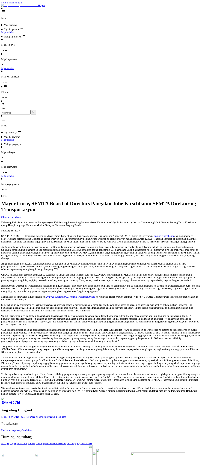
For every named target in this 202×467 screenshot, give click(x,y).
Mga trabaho (7, 32)
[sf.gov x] (14, 403)
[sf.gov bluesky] (18, 403)
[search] (33, 112)
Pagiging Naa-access (81, 443)
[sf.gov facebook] (3, 403)
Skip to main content (11, 2)
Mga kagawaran (23, 417)
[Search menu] (101, 103)
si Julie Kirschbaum (164, 236)
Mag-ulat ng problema (43, 443)
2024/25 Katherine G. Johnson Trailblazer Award (70, 296)
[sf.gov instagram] (7, 403)
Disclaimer (27, 430)
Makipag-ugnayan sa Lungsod (16, 443)
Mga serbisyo (8, 417)
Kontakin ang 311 (62, 443)
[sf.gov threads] (11, 403)
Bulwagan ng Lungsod (54, 417)
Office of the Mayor (11, 217)
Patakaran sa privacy (11, 430)
